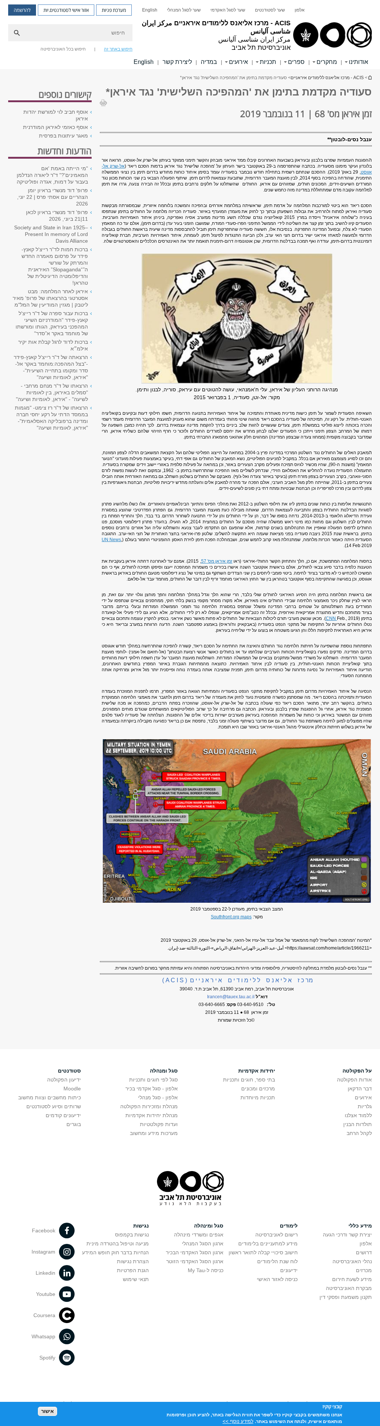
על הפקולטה (357, 1071)
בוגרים (73, 1124)
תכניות (268, 62)
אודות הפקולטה (354, 1080)
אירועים (363, 1097)
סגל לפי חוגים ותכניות (153, 1080)
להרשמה (22, 10)
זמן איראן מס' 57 (217, 561)
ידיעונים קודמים (63, 1115)
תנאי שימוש (136, 1279)
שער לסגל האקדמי (227, 10)
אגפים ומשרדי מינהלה (198, 1235)
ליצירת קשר (177, 62)
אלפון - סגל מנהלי (158, 1097)
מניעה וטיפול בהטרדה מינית (117, 1243)
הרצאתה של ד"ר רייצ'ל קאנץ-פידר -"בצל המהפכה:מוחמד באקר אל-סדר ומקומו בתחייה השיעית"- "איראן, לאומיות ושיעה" (51, 367)
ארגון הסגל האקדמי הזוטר (194, 1261)
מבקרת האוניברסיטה (349, 1288)
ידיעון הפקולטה (64, 1080)
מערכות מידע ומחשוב (154, 1133)
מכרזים (364, 1270)
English (149, 10)
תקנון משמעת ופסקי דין (346, 1297)
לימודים (289, 1226)
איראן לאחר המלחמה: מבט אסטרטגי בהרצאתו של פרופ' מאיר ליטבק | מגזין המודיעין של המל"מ (50, 298)
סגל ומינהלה (208, 1226)
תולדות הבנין (357, 1124)
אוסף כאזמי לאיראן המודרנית (55, 127)
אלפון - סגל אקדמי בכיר (151, 1089)
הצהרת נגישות (133, 1261)
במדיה (209, 62)
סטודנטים (69, 1071)
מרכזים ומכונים (258, 1089)
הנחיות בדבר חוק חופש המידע (115, 1252)
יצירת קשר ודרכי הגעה (347, 1235)
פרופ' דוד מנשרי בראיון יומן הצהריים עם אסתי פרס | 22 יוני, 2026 (52, 197)
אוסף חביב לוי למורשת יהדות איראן (55, 115)
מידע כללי (360, 1226)
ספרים (296, 62)
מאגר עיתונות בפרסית (63, 136)
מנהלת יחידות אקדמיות (151, 1115)
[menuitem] (299, 10)
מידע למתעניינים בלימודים (268, 1243)
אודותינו (358, 62)
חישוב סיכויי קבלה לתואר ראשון (263, 1252)
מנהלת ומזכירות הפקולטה (149, 1106)
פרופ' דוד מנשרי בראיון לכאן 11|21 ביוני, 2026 (57, 215)
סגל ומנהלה (164, 1071)
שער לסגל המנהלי (184, 10)
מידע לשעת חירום (352, 1279)
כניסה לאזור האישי (277, 1279)
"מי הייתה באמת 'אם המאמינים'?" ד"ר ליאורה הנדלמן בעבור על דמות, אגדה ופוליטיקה (52, 175)
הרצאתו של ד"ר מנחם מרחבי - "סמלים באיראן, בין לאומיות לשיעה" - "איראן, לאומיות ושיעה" (52, 392)
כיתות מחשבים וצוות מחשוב (49, 1097)
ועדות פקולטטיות (159, 1124)
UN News (111, 539)
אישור (47, 1411)
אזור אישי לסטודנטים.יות (66, 10)
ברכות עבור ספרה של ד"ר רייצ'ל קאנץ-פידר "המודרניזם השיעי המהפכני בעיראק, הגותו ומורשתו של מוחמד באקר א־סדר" (52, 323)
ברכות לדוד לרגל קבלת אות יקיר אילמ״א (53, 345)
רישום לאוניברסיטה (276, 1235)
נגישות (141, 1226)
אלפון (300, 10)
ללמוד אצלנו (358, 1115)
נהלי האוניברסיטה (352, 1261)
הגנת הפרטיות (133, 1270)
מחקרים (327, 62)
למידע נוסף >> (238, 1421)
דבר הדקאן (360, 1089)
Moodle (72, 1089)
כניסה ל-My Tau (205, 1270)
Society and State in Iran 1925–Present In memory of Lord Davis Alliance (51, 234)
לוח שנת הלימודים (277, 1261)
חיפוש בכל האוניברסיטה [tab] (63, 49)
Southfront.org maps (231, 916)
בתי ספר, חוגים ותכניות (249, 1080)
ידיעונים (289, 1270)
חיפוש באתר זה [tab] (118, 49)
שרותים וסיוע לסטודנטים (53, 1106)
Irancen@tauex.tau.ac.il (231, 996)
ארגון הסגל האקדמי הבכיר (194, 1252)
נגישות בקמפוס (132, 1235)
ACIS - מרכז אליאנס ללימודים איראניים (369, 77)
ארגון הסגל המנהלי (202, 1243)
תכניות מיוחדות (257, 1097)
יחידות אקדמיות (256, 1071)
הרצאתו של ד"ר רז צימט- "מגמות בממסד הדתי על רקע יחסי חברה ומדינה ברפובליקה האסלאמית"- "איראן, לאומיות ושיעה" (51, 418)
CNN (331, 618)
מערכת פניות (114, 10)
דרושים (364, 1252)
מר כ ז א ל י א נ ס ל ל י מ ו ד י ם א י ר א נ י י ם (237, 980)
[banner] (190, 34)
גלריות (365, 1106)
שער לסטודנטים (270, 10)
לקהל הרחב (359, 1133)
